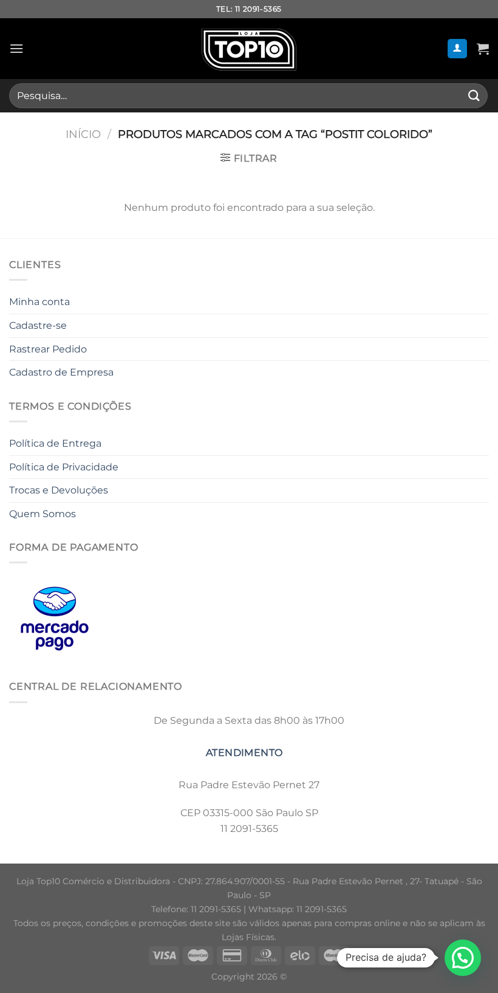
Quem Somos (42, 514)
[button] (463, 958)
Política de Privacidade (63, 467)
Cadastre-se (38, 325)
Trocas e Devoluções (58, 490)
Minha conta (39, 302)
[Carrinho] (483, 48)
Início (83, 134)
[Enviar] (474, 96)
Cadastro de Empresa (61, 372)
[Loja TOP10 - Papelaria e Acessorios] (249, 49)
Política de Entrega (55, 443)
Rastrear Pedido (48, 349)
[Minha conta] (458, 49)
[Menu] (16, 48)
